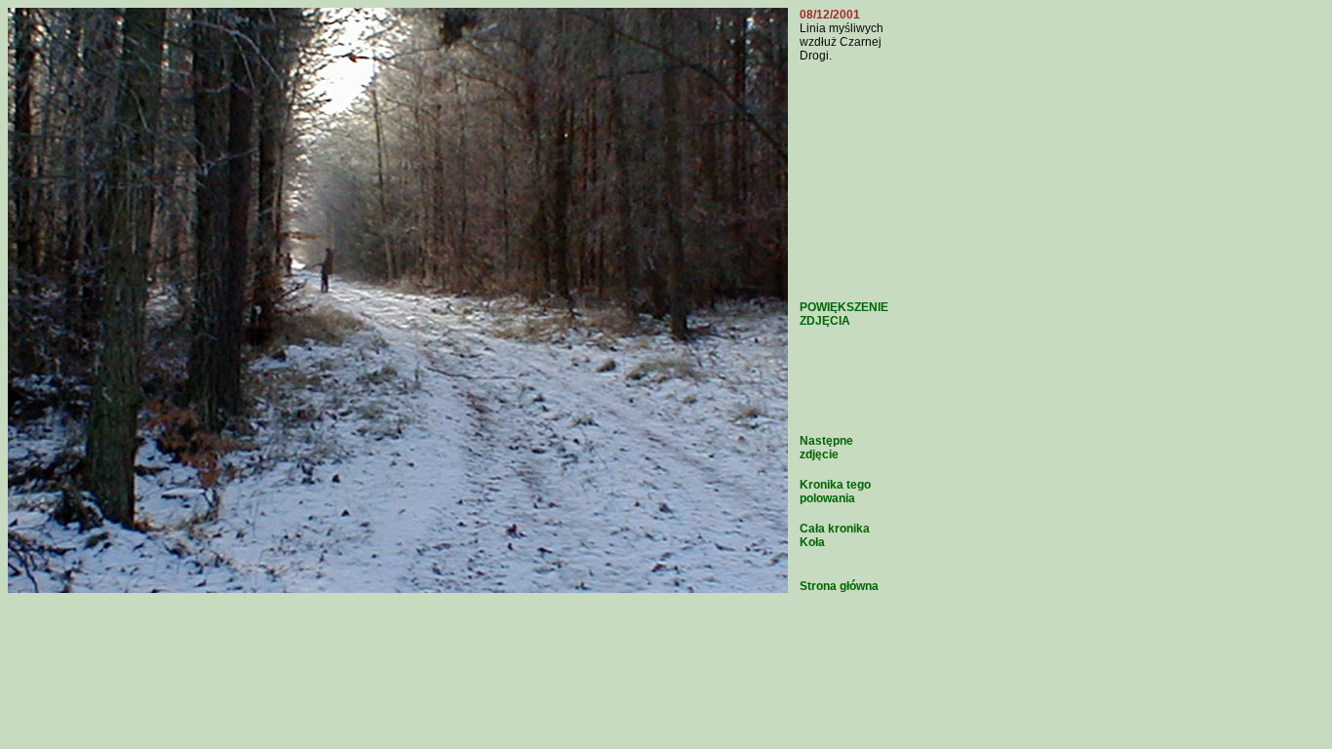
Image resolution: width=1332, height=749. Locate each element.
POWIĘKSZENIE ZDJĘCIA (844, 314)
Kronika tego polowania (835, 491)
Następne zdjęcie (826, 447)
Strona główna (839, 586)
